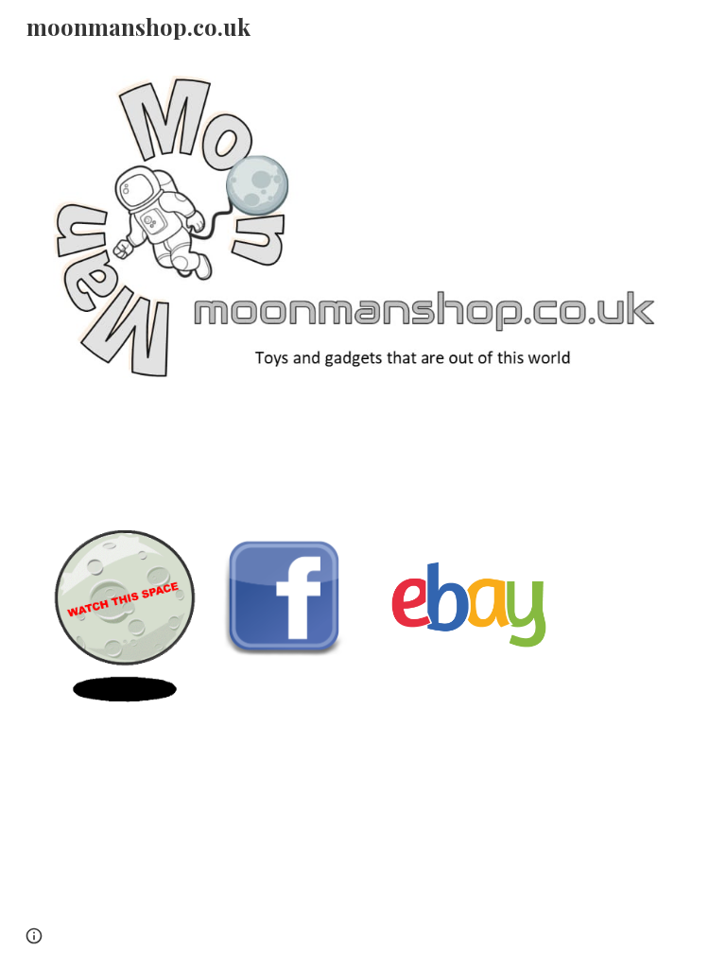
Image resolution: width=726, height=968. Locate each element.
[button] (34, 936)
